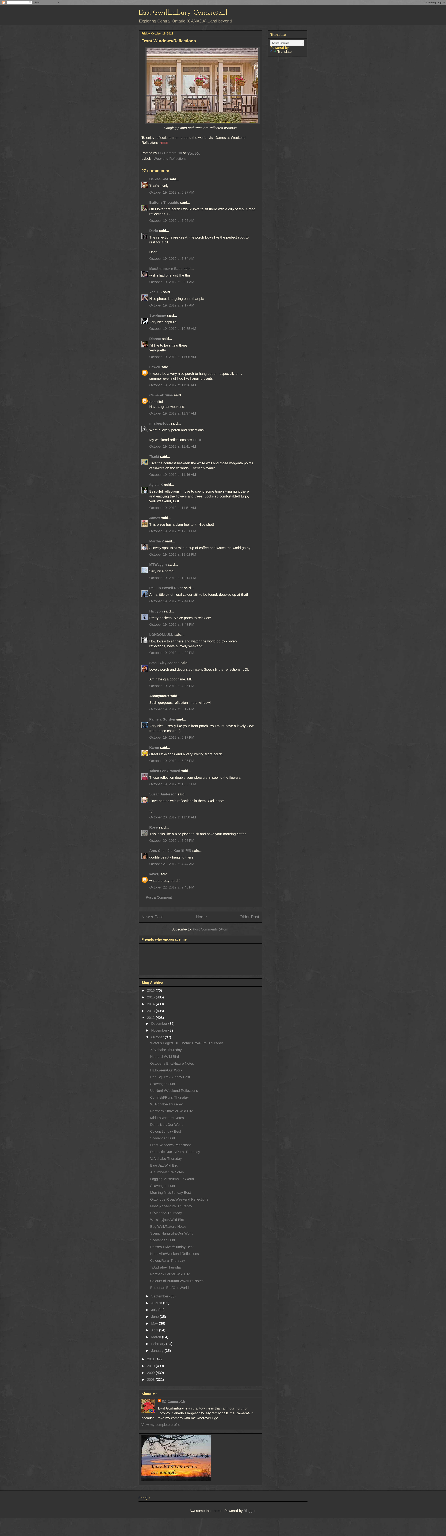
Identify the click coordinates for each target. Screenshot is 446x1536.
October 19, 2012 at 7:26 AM (171, 221)
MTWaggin (158, 564)
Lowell (154, 367)
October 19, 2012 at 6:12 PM (171, 709)
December (159, 1023)
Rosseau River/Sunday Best (172, 1247)
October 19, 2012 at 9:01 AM (171, 282)
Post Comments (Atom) (211, 929)
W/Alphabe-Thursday (166, 1104)
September (160, 1296)
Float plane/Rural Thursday (171, 1206)
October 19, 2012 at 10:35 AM (172, 329)
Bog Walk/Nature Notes (168, 1226)
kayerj (154, 874)
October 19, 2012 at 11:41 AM (172, 446)
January (158, 1351)
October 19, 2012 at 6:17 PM (171, 737)
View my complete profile (160, 1425)
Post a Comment (159, 897)
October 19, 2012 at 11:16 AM (172, 385)
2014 (151, 1004)
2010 (151, 1366)
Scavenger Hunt (162, 1084)
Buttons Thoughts (164, 202)
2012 (151, 1018)
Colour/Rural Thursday (167, 1260)
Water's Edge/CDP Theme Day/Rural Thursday (186, 1043)
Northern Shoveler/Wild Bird (171, 1111)
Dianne (155, 339)
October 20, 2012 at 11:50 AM (172, 817)
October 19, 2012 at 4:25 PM (171, 686)
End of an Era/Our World (169, 1288)
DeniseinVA (158, 179)
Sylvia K (156, 485)
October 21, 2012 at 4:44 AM (171, 864)
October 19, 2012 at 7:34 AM (171, 259)
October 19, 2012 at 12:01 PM (172, 531)
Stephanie (157, 315)
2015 (151, 997)
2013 (151, 1011)
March (156, 1337)
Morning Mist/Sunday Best (170, 1192)
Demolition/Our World (166, 1125)
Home (201, 916)
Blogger (249, 1511)
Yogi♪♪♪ (155, 292)
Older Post (249, 916)
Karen (154, 747)
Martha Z (156, 541)
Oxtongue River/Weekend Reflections (179, 1199)
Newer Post (152, 916)
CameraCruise (161, 395)
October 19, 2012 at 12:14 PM (172, 578)
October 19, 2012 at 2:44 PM (171, 601)
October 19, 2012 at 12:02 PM (172, 554)
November (159, 1030)
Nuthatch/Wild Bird (164, 1057)
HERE (197, 440)
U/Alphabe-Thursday (166, 1213)
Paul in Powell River (166, 588)
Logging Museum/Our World (172, 1179)
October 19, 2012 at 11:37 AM (172, 413)
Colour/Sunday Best (165, 1131)
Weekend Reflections (170, 158)
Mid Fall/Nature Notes (167, 1118)
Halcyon (156, 611)
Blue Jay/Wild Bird (164, 1165)
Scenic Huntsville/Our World (171, 1233)
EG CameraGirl (174, 1402)
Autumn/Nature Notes (167, 1172)
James (154, 518)
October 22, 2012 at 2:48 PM (171, 887)
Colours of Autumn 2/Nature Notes (176, 1281)
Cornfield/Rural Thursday (169, 1097)
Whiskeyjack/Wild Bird (167, 1220)
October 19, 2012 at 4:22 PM (171, 653)
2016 (151, 990)
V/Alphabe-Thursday (166, 1158)
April (155, 1330)
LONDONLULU (161, 635)
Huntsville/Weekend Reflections (174, 1254)
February (158, 1344)
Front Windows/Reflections (170, 1145)
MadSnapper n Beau (166, 269)
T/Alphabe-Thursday (166, 1267)
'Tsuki (154, 456)
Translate (284, 51)
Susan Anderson (162, 794)
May (155, 1323)
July (154, 1310)
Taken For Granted (164, 771)
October (158, 1037)
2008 (151, 1379)
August (157, 1303)
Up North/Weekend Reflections (174, 1091)
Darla (153, 231)
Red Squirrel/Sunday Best (170, 1077)
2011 (151, 1359)
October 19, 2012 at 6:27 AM (171, 192)
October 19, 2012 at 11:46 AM (172, 475)
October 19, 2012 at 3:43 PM (171, 624)
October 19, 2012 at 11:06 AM (172, 357)
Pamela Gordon (162, 719)
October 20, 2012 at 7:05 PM (171, 840)
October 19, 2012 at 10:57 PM (172, 784)
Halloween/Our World (166, 1070)
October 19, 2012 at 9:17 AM (171, 305)
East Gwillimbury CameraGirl (183, 13)
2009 (151, 1373)
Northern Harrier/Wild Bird (170, 1274)
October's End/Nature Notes (172, 1063)
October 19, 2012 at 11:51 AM (172, 508)
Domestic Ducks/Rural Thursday (175, 1152)
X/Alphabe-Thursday (166, 1050)
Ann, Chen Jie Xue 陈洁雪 (170, 851)
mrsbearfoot (159, 423)
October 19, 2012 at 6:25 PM (171, 761)
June (155, 1317)
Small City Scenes (164, 663)
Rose (153, 827)
